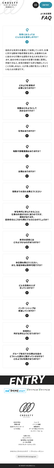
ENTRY (46, 5)
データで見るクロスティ (36, 429)
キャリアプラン (27, 438)
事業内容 (17, 424)
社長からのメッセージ (17, 427)
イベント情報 (36, 424)
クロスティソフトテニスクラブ (19, 451)
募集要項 (37, 427)
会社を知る (17, 422)
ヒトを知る (17, 429)
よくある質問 (27, 442)
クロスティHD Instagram (27, 457)
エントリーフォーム (36, 431)
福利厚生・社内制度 (27, 440)
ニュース (36, 422)
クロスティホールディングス (27, 444)
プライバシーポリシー (37, 451)
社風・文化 (27, 436)
